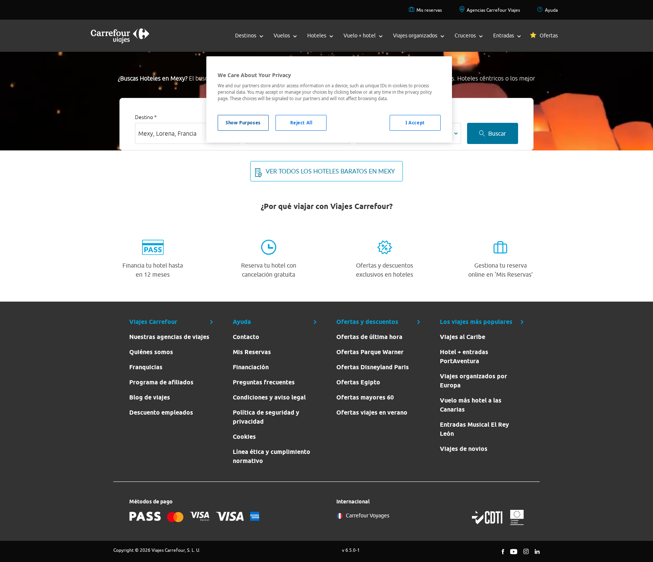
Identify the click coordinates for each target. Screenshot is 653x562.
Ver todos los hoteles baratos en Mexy (330, 171)
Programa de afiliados (161, 382)
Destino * (146, 117)
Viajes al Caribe (462, 337)
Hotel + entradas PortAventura (464, 356)
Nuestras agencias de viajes (169, 337)
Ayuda (551, 10)
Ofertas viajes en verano (371, 412)
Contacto (246, 337)
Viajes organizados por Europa (473, 381)
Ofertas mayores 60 (365, 397)
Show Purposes (243, 122)
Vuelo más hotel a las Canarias (470, 405)
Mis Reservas (252, 352)
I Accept (415, 122)
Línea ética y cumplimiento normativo (271, 456)
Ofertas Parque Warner (370, 352)
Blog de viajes (149, 397)
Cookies (244, 436)
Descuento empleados (161, 412)
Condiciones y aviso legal (269, 397)
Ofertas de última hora (369, 337)
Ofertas (549, 36)
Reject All (301, 122)
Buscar (497, 133)
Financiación (251, 367)
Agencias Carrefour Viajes (493, 10)
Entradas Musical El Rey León (474, 429)
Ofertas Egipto (358, 382)
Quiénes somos (151, 352)
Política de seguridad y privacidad (266, 417)
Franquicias (145, 367)
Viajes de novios (463, 448)
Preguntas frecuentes (264, 382)
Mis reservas (429, 10)
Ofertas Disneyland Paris (372, 367)
